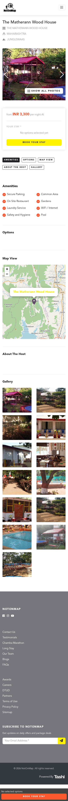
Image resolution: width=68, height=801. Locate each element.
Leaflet (62, 337)
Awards (6, 679)
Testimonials (9, 637)
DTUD (6, 690)
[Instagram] (8, 616)
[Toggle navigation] (61, 7)
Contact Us (8, 632)
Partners (7, 696)
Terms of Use (9, 701)
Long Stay (8, 648)
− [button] (7, 274)
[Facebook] (3, 616)
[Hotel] (34, 302)
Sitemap (7, 712)
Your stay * (13, 127)
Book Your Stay (34, 142)
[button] (34, 98)
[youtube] (12, 616)
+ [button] (7, 269)
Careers (6, 685)
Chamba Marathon (13, 643)
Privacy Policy (10, 707)
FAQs (5, 665)
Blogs (5, 659)
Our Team (8, 654)
